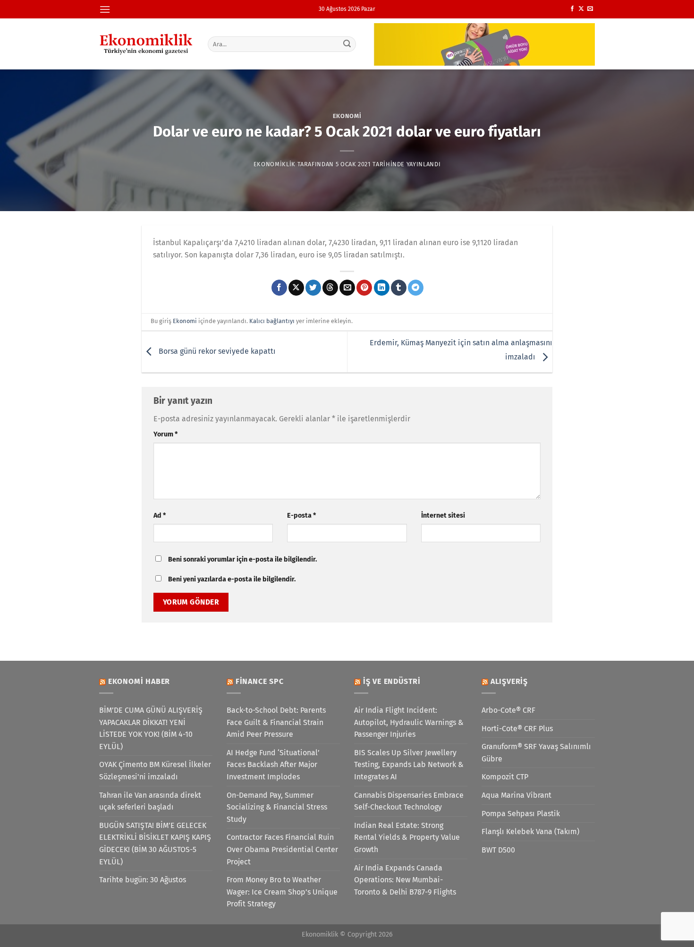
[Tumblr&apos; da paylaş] (398, 288)
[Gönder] (347, 44)
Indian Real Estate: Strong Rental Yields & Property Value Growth (407, 837)
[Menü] (104, 9)
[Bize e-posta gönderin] (590, 9)
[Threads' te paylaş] (330, 288)
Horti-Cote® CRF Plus (517, 728)
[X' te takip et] (581, 9)
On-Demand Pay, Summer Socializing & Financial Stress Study (277, 807)
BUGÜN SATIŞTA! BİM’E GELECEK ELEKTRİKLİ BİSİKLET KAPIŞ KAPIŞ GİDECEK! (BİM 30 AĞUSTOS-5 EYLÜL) (155, 843)
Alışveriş (509, 681)
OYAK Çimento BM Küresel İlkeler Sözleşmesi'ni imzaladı (155, 770)
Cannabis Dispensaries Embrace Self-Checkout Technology (409, 801)
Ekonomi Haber (139, 681)
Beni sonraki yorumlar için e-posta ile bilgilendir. (242, 559)
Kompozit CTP (505, 776)
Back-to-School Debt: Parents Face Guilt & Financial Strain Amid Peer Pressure (276, 722)
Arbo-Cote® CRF (508, 710)
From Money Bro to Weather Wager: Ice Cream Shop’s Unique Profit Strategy (282, 891)
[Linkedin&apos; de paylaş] (381, 288)
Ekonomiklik (275, 164)
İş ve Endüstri (392, 681)
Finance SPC (260, 681)
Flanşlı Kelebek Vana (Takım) (530, 831)
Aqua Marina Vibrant (516, 795)
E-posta (301, 516)
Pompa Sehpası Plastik (521, 813)
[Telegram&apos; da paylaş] (415, 288)
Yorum (165, 434)
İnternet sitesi (443, 516)
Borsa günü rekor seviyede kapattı (216, 351)
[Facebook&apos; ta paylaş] (279, 288)
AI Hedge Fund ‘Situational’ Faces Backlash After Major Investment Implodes (273, 764)
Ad (159, 516)
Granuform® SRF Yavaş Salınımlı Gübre (536, 752)
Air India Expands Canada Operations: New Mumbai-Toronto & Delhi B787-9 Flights (405, 879)
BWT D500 (498, 849)
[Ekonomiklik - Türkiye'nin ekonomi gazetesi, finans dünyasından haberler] (146, 44)
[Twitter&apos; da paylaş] (313, 288)
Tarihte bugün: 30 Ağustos (142, 879)
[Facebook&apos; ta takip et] (572, 9)
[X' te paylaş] (296, 288)
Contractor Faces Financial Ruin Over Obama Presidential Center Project (282, 849)
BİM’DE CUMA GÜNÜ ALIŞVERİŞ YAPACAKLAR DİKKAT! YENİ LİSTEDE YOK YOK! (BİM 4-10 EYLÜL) (151, 728)
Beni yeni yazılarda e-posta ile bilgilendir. (232, 579)
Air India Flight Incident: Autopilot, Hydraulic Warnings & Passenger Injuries (409, 722)
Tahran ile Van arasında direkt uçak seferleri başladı (150, 801)
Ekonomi (347, 115)
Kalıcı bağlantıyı (272, 320)
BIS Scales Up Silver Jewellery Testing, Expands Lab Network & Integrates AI (409, 764)
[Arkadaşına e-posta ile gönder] (347, 288)
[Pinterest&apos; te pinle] (364, 288)
